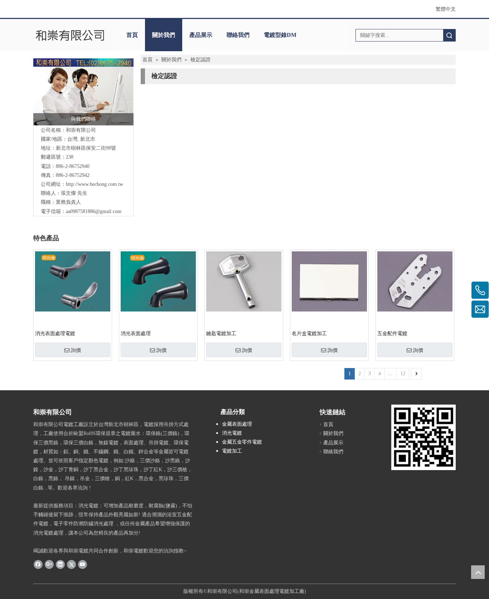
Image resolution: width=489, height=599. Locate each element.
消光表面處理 (136, 333)
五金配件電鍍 (392, 333)
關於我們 (163, 35)
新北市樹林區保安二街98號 (86, 148)
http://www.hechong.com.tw (94, 184)
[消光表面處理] (158, 281)
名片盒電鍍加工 (309, 333)
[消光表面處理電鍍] (72, 281)
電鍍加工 (232, 451)
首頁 (132, 35)
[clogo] (70, 35)
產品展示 (200, 35)
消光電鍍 (232, 433)
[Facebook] (38, 564)
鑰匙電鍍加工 (221, 333)
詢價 (76, 350)
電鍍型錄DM (280, 35)
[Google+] (49, 564)
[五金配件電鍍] (414, 281)
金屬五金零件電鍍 (242, 442)
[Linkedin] (60, 564)
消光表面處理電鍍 (55, 333)
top (478, 572)
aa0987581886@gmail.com (93, 211)
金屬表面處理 (237, 424)
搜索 (449, 35)
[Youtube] (82, 564)
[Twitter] (71, 564)
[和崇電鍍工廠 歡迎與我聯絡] (83, 91)
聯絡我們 (238, 35)
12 (402, 373)
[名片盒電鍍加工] (329, 281)
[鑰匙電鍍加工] (243, 281)
